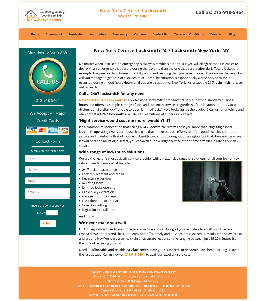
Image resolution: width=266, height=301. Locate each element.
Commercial (54, 34)
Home (35, 34)
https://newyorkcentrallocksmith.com (148, 276)
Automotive (98, 34)
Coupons (140, 34)
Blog (232, 34)
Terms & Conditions (113, 290)
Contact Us (160, 34)
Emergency (120, 34)
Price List (216, 34)
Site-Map (150, 290)
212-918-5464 (228, 12)
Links (162, 290)
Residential (76, 34)
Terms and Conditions (189, 34)
